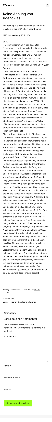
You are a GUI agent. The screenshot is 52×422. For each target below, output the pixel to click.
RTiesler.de (8, 5)
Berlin (5, 302)
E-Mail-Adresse (12, 377)
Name (7, 365)
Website (7, 389)
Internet (32, 302)
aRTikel (37, 289)
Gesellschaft (23, 302)
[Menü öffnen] (47, 5)
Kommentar (10, 336)
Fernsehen (13, 302)
